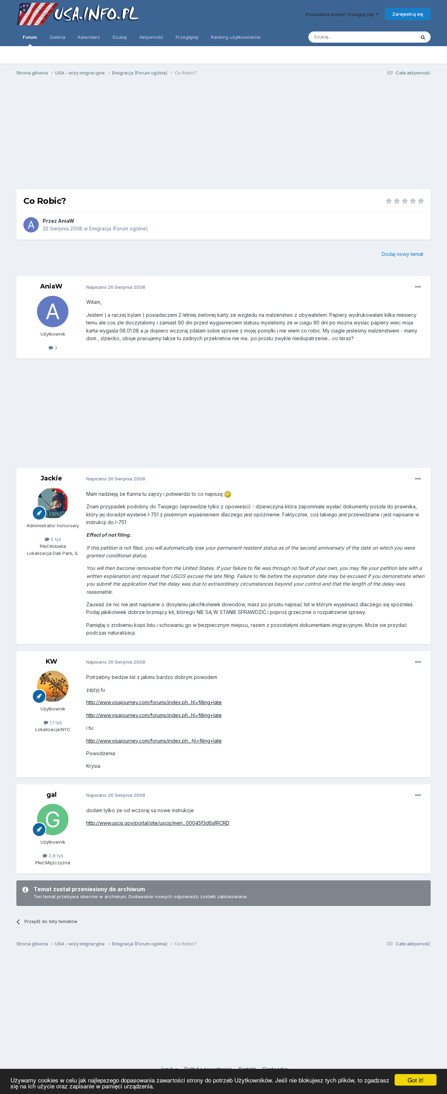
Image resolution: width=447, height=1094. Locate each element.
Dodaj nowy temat (402, 254)
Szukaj (119, 37)
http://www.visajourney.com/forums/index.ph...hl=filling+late (154, 702)
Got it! (416, 1079)
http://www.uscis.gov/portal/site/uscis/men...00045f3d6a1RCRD (157, 823)
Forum (30, 37)
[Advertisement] (223, 136)
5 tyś (55, 539)
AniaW (66, 221)
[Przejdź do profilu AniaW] (31, 225)
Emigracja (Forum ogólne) (118, 228)
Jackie (51, 478)
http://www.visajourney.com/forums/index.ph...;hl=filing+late (154, 741)
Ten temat (395, 37)
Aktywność (151, 37)
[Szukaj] (423, 37)
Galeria (57, 37)
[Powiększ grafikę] (227, 494)
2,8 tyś (55, 855)
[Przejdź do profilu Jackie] (52, 503)
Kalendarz (89, 37)
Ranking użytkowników (236, 37)
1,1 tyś (55, 722)
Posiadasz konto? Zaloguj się (341, 14)
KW (51, 661)
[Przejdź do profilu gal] (52, 819)
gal (51, 795)
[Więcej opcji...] (418, 287)
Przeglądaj (187, 37)
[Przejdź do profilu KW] (52, 686)
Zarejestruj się (407, 14)
